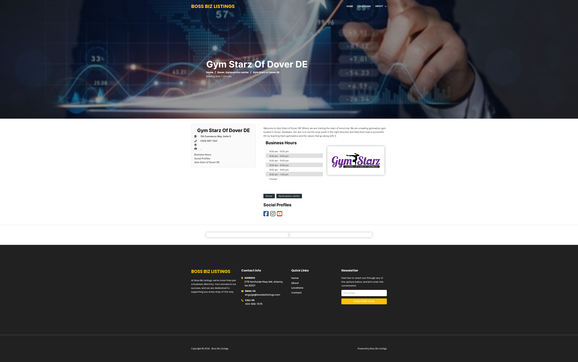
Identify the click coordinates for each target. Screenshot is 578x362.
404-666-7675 (254, 304)
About (295, 283)
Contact (296, 292)
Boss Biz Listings (213, 6)
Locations (364, 6)
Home (349, 6)
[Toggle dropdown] (386, 6)
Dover (220, 72)
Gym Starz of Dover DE (206, 162)
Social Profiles (202, 158)
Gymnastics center (237, 72)
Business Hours (202, 154)
